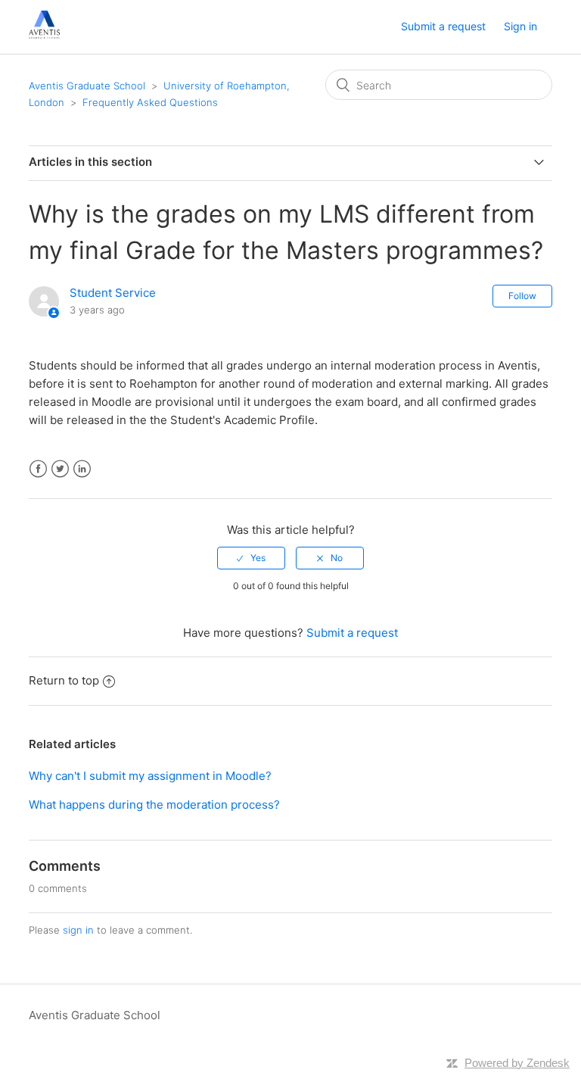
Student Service (113, 292)
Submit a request (443, 26)
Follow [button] (522, 295)
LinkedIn (82, 469)
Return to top (64, 680)
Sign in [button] (520, 26)
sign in (78, 930)
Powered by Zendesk (517, 1062)
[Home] (44, 34)
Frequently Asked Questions (150, 102)
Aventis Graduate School (87, 86)
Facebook (38, 469)
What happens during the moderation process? (154, 804)
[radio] (251, 558)
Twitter (60, 469)
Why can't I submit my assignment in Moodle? (150, 776)
